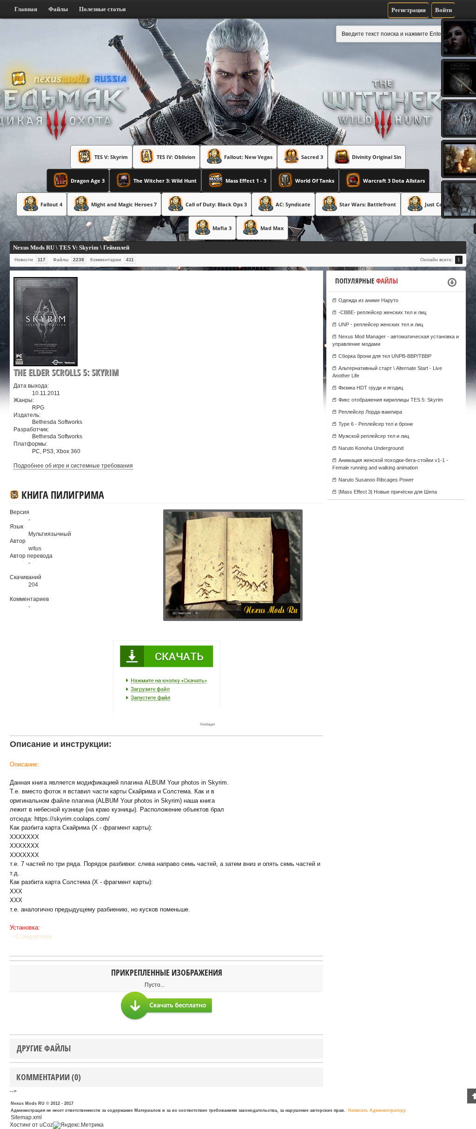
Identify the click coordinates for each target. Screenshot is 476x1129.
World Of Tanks (314, 180)
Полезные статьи (102, 9)
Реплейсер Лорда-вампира (370, 412)
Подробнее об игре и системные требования (73, 465)
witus (34, 548)
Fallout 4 (51, 204)
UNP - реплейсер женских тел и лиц (380, 324)
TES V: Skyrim (111, 156)
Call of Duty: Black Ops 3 (216, 204)
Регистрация (408, 10)
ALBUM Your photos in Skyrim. (187, 782)
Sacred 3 (312, 156)
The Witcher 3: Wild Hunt (165, 180)
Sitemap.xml (26, 1117)
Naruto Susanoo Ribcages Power (376, 479)
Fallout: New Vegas (248, 156)
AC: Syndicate (293, 204)
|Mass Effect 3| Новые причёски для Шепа (387, 492)
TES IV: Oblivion (176, 156)
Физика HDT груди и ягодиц (370, 387)
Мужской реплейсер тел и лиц (373, 436)
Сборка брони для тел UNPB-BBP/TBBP (384, 356)
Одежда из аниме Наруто (368, 300)
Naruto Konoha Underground (370, 448)
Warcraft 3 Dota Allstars (394, 180)
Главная (25, 9)
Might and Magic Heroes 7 (124, 204)
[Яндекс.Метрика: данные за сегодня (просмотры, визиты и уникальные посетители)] (78, 1125)
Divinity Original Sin (376, 156)
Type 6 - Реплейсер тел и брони (375, 424)
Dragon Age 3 (88, 180)
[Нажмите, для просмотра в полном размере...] (156, 619)
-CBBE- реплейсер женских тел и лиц (382, 312)
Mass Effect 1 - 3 (245, 180)
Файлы (58, 9)
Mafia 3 (221, 227)
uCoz (46, 1125)
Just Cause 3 (440, 204)
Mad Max (272, 227)
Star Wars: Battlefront (367, 204)
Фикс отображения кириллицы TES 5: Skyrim (390, 400)
